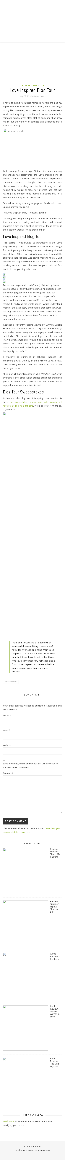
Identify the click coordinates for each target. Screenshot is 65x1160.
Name (7, 715)
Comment (8, 773)
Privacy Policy (32, 1150)
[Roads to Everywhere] (32, 19)
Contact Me (45, 1150)
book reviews (10, 681)
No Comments (39, 96)
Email (6, 730)
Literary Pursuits (32, 85)
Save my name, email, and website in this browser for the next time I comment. (31, 765)
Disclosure (8, 1121)
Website (7, 744)
